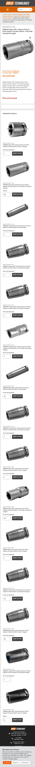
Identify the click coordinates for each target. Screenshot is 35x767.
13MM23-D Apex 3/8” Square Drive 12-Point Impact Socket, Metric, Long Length (17, 226)
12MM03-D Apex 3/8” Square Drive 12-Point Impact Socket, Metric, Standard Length (17, 429)
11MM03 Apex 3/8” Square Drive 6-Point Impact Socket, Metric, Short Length (16, 631)
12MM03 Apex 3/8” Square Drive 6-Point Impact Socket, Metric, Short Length (16, 469)
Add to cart (17, 153)
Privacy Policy (13, 759)
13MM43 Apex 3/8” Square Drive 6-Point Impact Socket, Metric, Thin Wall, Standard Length (17, 186)
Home (5, 14)
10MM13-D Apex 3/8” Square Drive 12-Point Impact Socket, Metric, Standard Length (17, 671)
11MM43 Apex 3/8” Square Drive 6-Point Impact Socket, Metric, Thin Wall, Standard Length (17, 510)
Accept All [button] (7, 762)
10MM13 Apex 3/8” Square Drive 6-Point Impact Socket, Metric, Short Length (16, 712)
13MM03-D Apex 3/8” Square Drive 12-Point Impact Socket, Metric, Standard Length (17, 307)
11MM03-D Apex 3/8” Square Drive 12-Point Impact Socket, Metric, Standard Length (17, 590)
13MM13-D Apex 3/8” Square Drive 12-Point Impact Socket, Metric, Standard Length (16, 267)
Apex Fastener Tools (19, 14)
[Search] (30, 9)
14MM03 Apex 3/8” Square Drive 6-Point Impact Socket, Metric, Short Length (16, 145)
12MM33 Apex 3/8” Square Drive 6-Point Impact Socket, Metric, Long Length (16, 388)
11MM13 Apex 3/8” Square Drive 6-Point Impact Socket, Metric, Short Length (15, 550)
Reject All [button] (16, 762)
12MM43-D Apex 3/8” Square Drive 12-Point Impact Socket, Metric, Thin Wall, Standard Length (17, 348)
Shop (9, 14)
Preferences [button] (25, 762)
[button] (7, 9)
